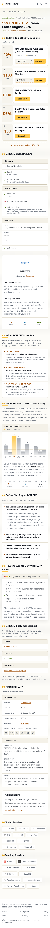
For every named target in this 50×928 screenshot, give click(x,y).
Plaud (20, 835)
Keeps (34, 886)
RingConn (11, 847)
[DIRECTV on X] (22, 733)
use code (38, 61)
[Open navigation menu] (46, 4)
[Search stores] (37, 4)
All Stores (12, 12)
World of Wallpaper (15, 886)
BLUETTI (27, 874)
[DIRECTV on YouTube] (6, 733)
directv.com (26, 702)
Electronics (30, 276)
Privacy (25, 915)
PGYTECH (26, 841)
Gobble (10, 861)
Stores (4, 911)
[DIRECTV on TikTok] (33, 733)
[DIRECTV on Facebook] (11, 733)
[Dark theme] (41, 4)
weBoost (31, 868)
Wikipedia (25, 723)
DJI (8, 835)
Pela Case (11, 874)
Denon (25, 828)
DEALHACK (10, 4)
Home (4, 12)
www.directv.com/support (15, 670)
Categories (25, 911)
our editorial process (14, 810)
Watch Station (13, 868)
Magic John (29, 847)
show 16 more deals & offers (25, 145)
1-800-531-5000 (10, 646)
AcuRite (10, 828)
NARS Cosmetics (29, 861)
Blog (46, 911)
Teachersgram (13, 880)
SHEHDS (10, 841)
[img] (25, 446)
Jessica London (34, 880)
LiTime (34, 835)
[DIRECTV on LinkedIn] (28, 733)
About (4, 915)
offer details (31, 55)
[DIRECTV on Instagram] (17, 733)
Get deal (21, 99)
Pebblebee (40, 828)
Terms (45, 915)
